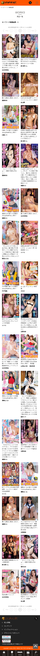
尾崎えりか (5, 400)
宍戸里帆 (4, 291)
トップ (2, 7)
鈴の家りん (24, 66)
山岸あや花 (24, 366)
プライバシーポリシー (12, 633)
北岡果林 (23, 532)
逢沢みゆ (23, 566)
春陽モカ (23, 185)
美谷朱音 (32, 366)
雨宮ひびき (5, 258)
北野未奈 (23, 331)
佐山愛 (23, 102)
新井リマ (23, 416)
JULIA (23, 291)
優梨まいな (24, 491)
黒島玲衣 (4, 100)
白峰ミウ (4, 135)
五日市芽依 (5, 70)
